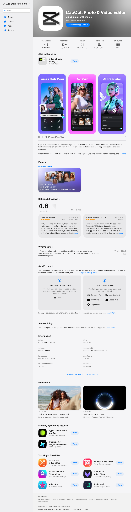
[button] (16, 17)
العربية (54, 499)
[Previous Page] (36, 44)
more (124, 154)
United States (42, 496)
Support (87, 509)
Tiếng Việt (113, 499)
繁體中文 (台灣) (43, 501)
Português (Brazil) (102, 499)
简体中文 (70, 499)
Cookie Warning (77, 509)
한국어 (91, 499)
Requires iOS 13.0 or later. (93, 351)
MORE (76, 233)
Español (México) (44, 499)
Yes (39, 366)
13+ (84, 359)
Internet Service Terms (45, 509)
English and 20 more (46, 359)
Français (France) (81, 499)
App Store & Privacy (62, 509)
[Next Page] (128, 44)
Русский (62, 499)
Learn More (111, 313)
